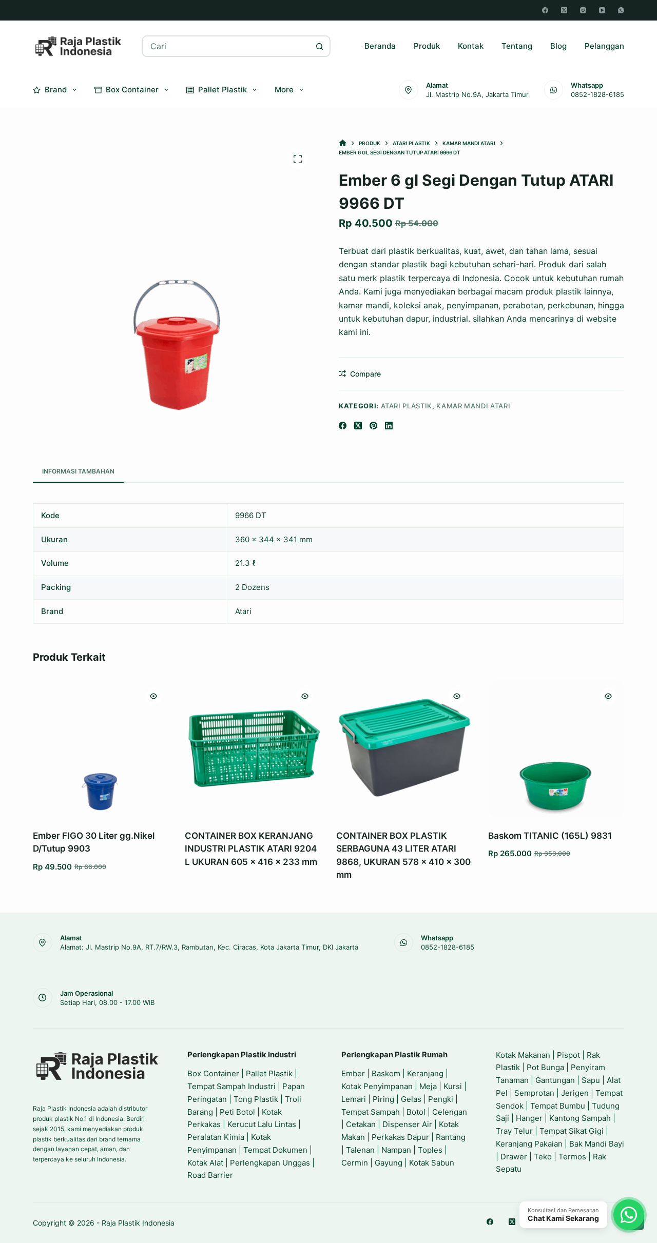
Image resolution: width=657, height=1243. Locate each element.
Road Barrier (210, 1175)
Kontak (471, 46)
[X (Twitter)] (564, 10)
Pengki (440, 1099)
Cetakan (361, 1124)
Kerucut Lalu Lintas (261, 1124)
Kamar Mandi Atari (473, 406)
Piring (383, 1099)
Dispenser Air (407, 1124)
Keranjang (425, 1073)
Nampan (396, 1150)
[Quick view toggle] (153, 696)
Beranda (380, 46)
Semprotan (534, 1093)
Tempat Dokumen (275, 1150)
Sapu (591, 1080)
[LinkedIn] (389, 425)
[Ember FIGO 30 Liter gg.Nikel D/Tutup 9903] (101, 748)
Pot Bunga (545, 1067)
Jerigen (575, 1093)
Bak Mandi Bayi (596, 1144)
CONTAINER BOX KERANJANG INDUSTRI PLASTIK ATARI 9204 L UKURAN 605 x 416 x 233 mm (251, 849)
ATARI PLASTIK (406, 406)
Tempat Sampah (370, 1112)
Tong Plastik (256, 1099)
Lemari (353, 1099)
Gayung (388, 1163)
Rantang (451, 1137)
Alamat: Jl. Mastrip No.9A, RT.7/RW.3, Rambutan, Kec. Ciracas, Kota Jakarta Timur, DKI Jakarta (209, 947)
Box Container (132, 89)
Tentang (516, 46)
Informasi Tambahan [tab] (78, 471)
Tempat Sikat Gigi (571, 1131)
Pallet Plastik (222, 89)
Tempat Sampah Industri (231, 1086)
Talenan (360, 1150)
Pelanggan (604, 46)
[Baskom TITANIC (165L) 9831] (556, 748)
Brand (56, 89)
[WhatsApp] (621, 10)
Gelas (411, 1099)
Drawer (513, 1156)
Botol (416, 1112)
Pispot (568, 1055)
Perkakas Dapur (400, 1137)
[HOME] (342, 143)
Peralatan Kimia (215, 1137)
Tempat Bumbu (557, 1106)
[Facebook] (545, 10)
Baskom (386, 1073)
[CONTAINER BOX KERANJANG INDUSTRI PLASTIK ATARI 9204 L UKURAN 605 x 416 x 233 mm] (253, 748)
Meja (428, 1086)
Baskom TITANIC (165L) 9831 (550, 836)
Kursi (452, 1086)
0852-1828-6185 (597, 94)
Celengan (449, 1112)
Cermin (354, 1163)
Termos (572, 1156)
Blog (558, 46)
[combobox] (226, 46)
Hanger (529, 1118)
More (284, 89)
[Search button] (320, 46)
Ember (353, 1073)
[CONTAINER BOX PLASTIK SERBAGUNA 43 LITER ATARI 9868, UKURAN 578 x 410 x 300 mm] (404, 748)
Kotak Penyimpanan (377, 1086)
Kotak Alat (205, 1163)
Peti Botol (237, 1112)
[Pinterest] (373, 425)
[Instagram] (583, 10)
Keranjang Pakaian (529, 1144)
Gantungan (555, 1080)
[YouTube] (602, 10)
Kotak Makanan (523, 1055)
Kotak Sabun (431, 1163)
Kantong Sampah (580, 1118)
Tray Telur (514, 1131)
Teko (543, 1156)
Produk (427, 46)
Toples (430, 1150)
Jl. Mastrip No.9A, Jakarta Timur (477, 94)
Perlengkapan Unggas (270, 1163)
